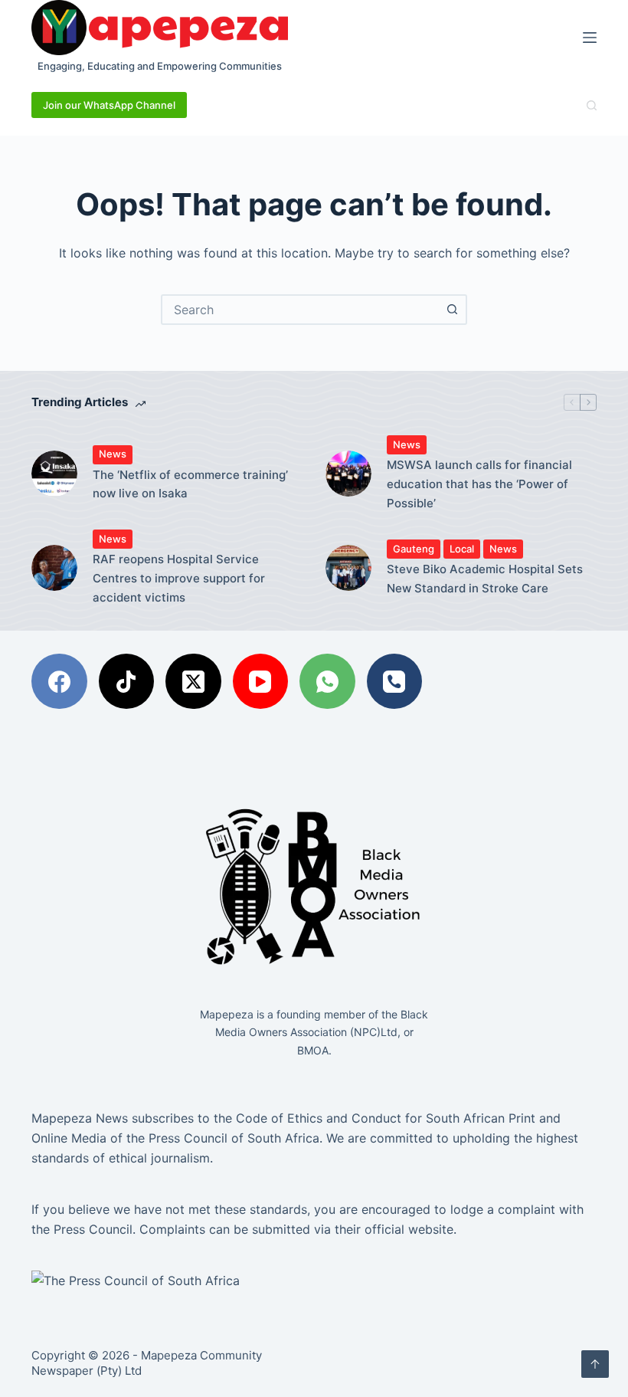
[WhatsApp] (327, 682)
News (112, 454)
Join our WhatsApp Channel (109, 105)
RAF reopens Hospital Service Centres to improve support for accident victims (179, 578)
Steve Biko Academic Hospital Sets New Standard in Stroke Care (485, 578)
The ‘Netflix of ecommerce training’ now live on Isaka (190, 484)
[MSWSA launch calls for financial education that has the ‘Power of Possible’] (348, 474)
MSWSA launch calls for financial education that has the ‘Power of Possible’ (479, 483)
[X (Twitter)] (193, 682)
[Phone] (395, 682)
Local (462, 549)
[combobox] (300, 309)
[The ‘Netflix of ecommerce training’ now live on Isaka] (54, 474)
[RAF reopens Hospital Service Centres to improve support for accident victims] (54, 568)
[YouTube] (261, 682)
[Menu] (590, 37)
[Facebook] (59, 682)
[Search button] (452, 309)
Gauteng (413, 549)
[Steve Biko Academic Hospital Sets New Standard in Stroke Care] (348, 568)
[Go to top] (595, 1364)
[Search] (592, 105)
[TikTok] (127, 682)
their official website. (393, 1229)
